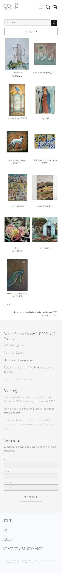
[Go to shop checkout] (55, 6)
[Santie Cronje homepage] (20, 6)
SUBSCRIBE (31, 497)
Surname (8, 482)
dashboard (27, 560)
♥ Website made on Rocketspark (29, 561)
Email (6, 460)
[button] (48, 6)
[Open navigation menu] (40, 6)
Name (6, 471)
